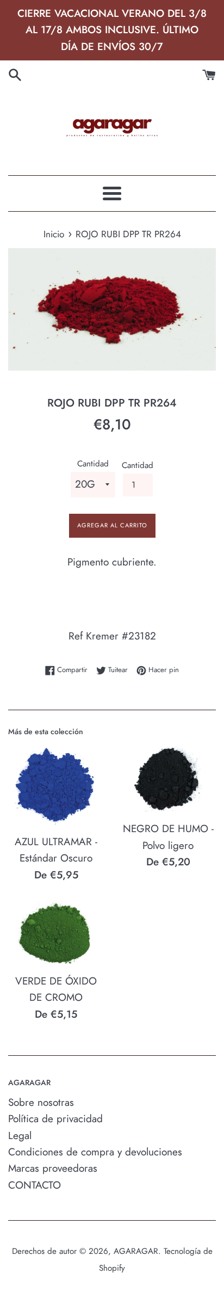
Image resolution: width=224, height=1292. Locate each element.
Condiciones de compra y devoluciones (95, 1152)
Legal (20, 1135)
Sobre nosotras (41, 1102)
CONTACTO (34, 1185)
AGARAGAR (136, 1251)
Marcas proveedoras (52, 1168)
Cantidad (93, 464)
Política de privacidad (55, 1118)
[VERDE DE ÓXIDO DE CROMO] (56, 934)
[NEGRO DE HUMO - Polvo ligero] (168, 779)
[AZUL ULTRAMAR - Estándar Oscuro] (56, 785)
